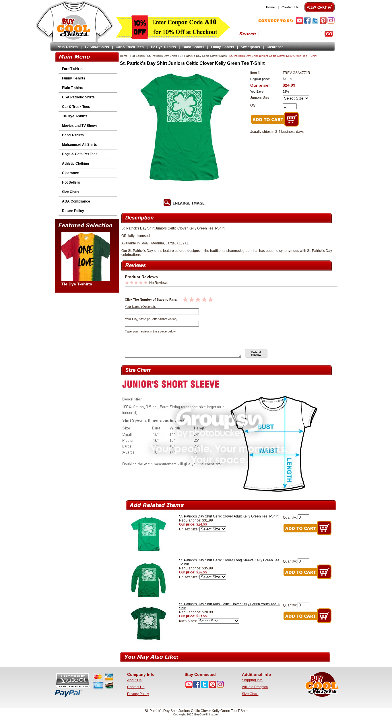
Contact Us (290, 7)
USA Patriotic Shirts (78, 97)
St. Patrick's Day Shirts (162, 55)
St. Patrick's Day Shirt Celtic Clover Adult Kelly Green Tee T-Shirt (228, 516)
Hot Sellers (71, 182)
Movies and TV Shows (80, 126)
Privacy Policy (138, 694)
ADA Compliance (76, 201)
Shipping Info (252, 680)
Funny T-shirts (222, 47)
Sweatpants (250, 47)
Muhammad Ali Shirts (79, 145)
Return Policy (73, 211)
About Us (134, 680)
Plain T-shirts (67, 47)
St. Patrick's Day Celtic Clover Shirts (203, 55)
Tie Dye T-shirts (163, 47)
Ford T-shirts (72, 69)
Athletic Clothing (75, 164)
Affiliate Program (255, 687)
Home (270, 7)
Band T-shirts (193, 47)
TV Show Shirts (96, 47)
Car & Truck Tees (130, 47)
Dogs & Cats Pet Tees (80, 154)
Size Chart (70, 192)
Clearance (275, 47)
